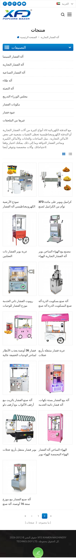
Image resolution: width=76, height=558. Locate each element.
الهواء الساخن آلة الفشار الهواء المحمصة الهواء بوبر (53, 452)
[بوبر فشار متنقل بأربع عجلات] (20, 427)
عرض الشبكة (63, 154)
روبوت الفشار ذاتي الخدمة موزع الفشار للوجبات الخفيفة (18, 303)
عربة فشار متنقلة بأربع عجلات (52, 352)
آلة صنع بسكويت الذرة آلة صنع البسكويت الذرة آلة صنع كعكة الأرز (55, 303)
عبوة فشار (9, 112)
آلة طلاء (7, 80)
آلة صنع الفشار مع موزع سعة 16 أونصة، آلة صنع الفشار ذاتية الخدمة (17, 501)
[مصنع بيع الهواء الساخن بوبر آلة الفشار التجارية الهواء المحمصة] (55, 229)
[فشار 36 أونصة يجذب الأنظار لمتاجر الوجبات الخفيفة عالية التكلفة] (20, 328)
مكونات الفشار (11, 104)
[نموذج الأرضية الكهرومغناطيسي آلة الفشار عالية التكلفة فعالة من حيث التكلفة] (20, 180)
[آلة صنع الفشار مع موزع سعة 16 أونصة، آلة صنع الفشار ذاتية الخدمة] (20, 477)
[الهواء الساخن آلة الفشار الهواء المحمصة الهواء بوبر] (55, 427)
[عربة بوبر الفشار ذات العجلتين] (20, 229)
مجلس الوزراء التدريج (15, 96)
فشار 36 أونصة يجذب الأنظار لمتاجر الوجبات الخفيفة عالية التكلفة (19, 352)
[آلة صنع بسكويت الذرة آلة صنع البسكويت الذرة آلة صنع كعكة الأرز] (55, 279)
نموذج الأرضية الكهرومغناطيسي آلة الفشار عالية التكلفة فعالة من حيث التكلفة (19, 204)
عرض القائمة (70, 154)
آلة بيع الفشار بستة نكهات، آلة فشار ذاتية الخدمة (54, 402)
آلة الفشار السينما (13, 56)
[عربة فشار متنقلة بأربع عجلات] (55, 328)
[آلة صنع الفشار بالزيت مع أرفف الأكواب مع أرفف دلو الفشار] (20, 378)
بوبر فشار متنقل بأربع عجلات (19, 449)
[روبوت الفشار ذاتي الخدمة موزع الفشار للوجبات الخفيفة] (20, 279)
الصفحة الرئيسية (28, 37)
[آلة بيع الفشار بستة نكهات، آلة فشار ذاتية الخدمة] (55, 378)
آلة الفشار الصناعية (14, 72)
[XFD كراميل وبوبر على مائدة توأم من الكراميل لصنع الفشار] (55, 180)
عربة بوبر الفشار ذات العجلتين (15, 253)
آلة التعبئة (8, 88)
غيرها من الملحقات (14, 120)
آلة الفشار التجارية (50, 37)
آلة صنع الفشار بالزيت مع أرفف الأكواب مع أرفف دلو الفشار (18, 402)
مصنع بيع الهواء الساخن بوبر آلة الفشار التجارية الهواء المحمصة (55, 253)
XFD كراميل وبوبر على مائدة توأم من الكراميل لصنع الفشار (55, 204)
